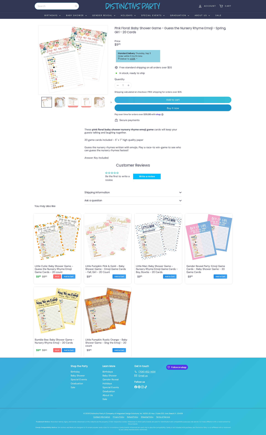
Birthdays (51, 15)
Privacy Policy (118, 417)
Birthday (75, 371)
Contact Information (101, 417)
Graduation (178, 15)
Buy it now (173, 108)
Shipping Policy (147, 417)
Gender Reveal (102, 15)
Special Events (152, 15)
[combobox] (57, 6)
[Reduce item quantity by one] (118, 85)
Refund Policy (132, 417)
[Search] (76, 6)
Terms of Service (163, 417)
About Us (201, 15)
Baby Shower (75, 15)
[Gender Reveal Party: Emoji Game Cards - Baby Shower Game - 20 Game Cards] (209, 248)
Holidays (127, 15)
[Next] (110, 102)
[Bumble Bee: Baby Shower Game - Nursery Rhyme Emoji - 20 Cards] (57, 321)
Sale (218, 15)
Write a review (147, 176)
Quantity (120, 79)
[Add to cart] (68, 276)
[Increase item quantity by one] (128, 85)
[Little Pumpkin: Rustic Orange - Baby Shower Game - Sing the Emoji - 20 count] (107, 321)
